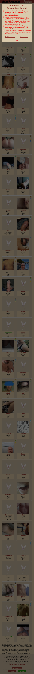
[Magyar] (17, 40)
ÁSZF (13, 28)
